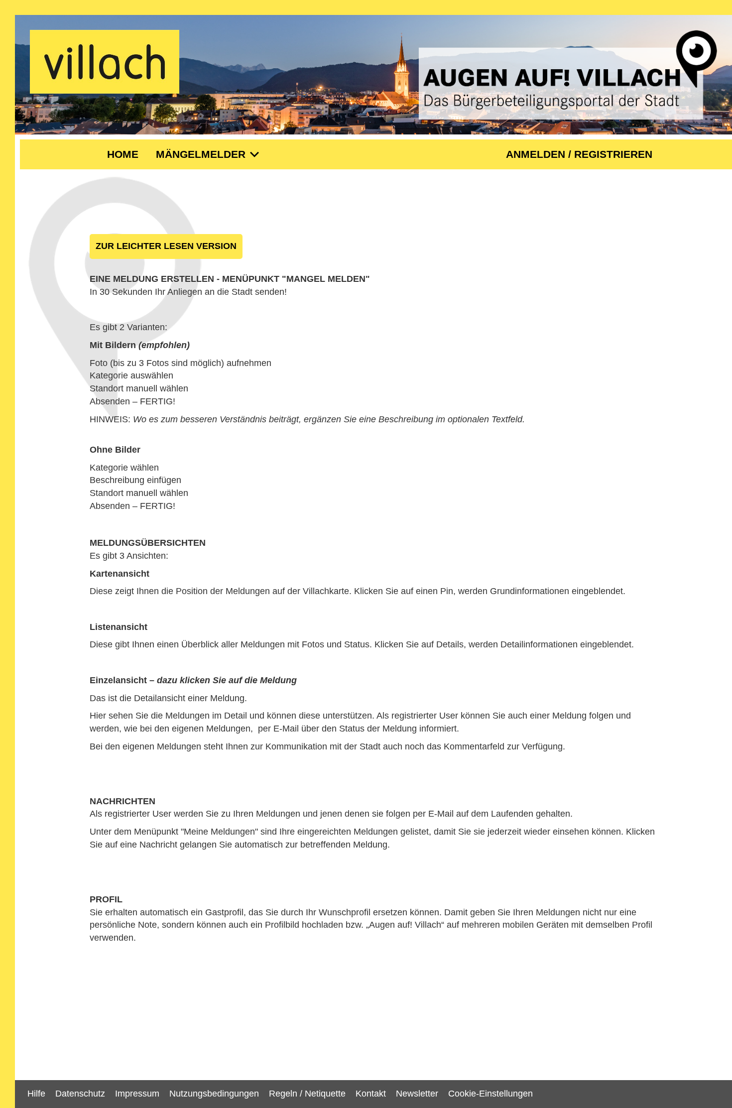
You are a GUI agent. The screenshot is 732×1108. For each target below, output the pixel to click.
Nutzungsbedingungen (214, 1094)
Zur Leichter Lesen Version (166, 246)
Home (122, 154)
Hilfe (36, 1094)
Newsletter (417, 1094)
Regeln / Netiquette (307, 1094)
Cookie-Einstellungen (490, 1094)
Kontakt (371, 1094)
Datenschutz (80, 1094)
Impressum (137, 1094)
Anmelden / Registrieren (579, 154)
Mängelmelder (209, 155)
